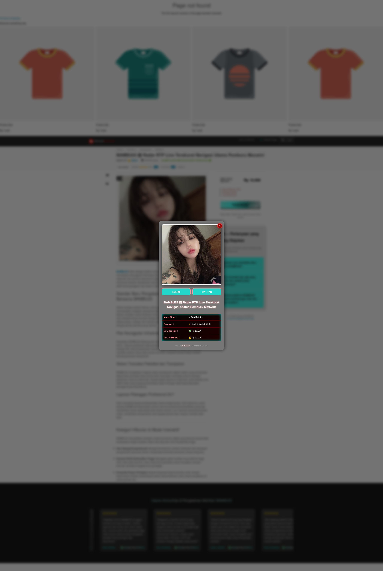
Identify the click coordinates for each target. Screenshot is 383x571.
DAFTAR (207, 292)
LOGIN (176, 292)
